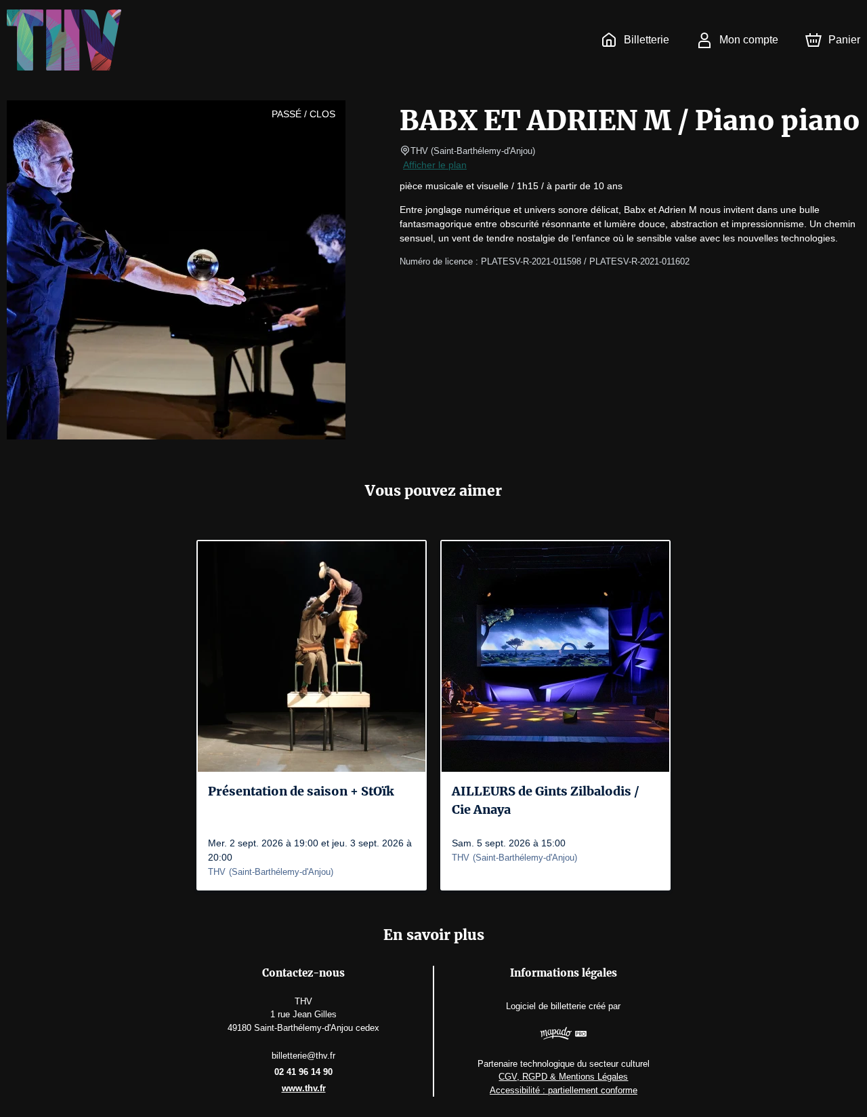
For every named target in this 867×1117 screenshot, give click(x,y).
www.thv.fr (304, 1088)
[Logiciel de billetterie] (563, 1035)
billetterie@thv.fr (303, 1056)
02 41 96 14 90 (303, 1072)
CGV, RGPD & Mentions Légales (563, 1077)
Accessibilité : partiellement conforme (563, 1090)
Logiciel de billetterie (546, 1006)
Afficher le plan (435, 164)
